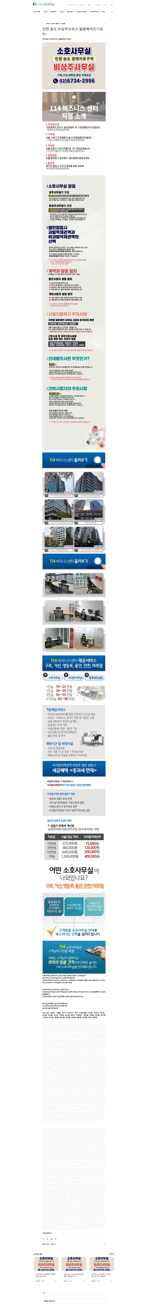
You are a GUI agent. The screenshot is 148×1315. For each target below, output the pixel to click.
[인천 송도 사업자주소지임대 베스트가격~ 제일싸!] (101, 1264)
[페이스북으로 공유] (43, 1239)
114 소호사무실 (45, 4)
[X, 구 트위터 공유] (47, 1239)
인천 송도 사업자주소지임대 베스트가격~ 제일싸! (101, 1275)
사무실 (45, 11)
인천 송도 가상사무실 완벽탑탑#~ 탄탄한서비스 (73, 1275)
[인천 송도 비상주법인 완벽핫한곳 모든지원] (46, 1264)
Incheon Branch (94, 11)
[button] (112, 11)
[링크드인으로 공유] (51, 1239)
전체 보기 (111, 1253)
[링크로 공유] (56, 1239)
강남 (103, 11)
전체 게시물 (37, 11)
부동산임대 (53, 11)
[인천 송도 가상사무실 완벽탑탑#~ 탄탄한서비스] (74, 1264)
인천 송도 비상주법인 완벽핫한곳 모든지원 (45, 1275)
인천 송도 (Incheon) (81, 11)
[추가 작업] (105, 23)
